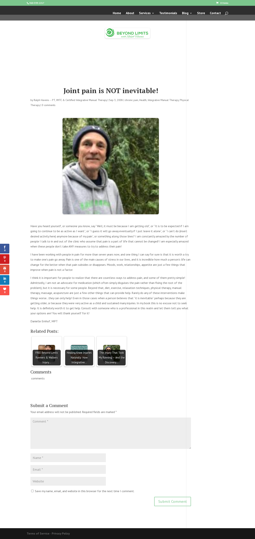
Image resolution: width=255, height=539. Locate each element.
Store (201, 13)
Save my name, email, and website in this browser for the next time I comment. (84, 491)
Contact (215, 13)
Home (117, 13)
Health (143, 100)
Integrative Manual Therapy (163, 100)
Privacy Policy (61, 533)
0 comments (48, 105)
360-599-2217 (36, 2)
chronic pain (131, 100)
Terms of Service (38, 533)
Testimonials (168, 13)
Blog (185, 13)
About (130, 13)
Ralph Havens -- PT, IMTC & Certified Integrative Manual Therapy (70, 100)
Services (145, 13)
